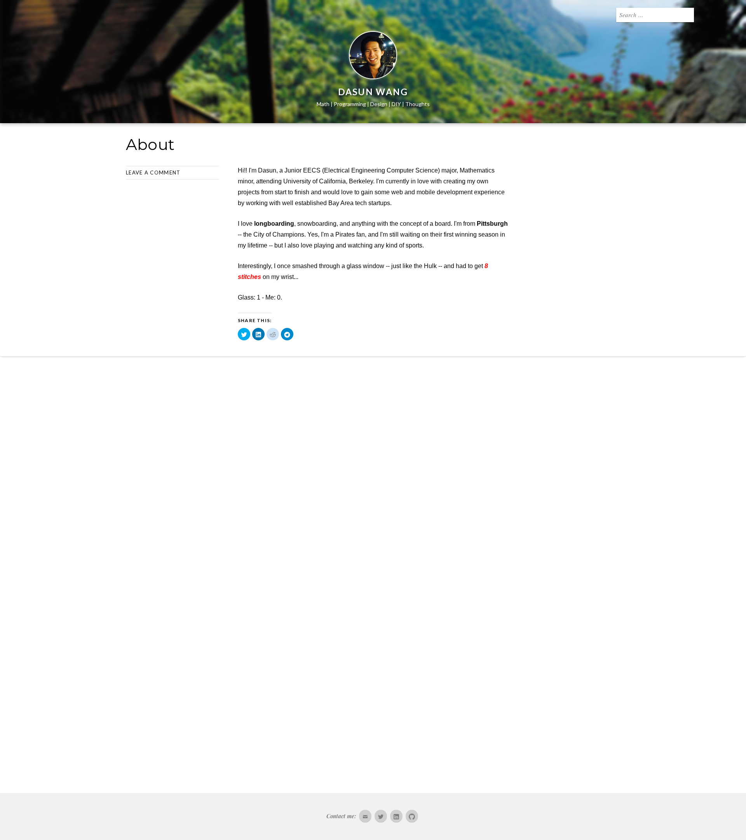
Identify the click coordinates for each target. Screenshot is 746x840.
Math (323, 104)
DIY (396, 104)
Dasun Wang (373, 91)
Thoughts (417, 104)
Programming (350, 104)
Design (378, 104)
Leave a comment (153, 172)
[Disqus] (373, 463)
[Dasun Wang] (373, 57)
